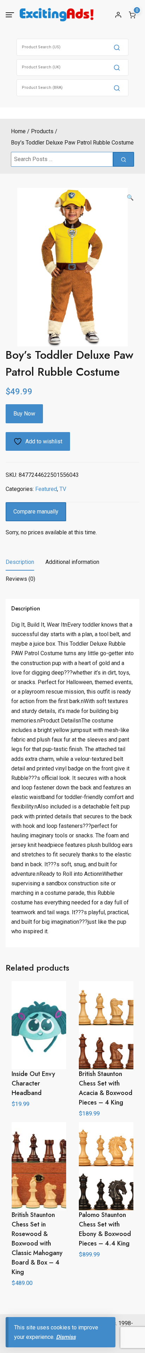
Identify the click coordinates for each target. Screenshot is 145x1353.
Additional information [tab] (72, 562)
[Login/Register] (118, 14)
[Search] (117, 47)
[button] (130, 197)
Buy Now (24, 413)
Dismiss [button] (66, 1337)
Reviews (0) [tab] (20, 579)
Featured (46, 489)
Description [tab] (20, 562)
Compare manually (35, 511)
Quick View (106, 1270)
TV (62, 489)
